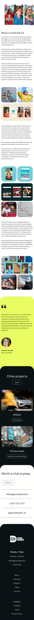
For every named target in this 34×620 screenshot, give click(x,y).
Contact (17, 591)
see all (17, 382)
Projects (17, 583)
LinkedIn (17, 606)
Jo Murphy (28, 242)
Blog (17, 587)
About (17, 575)
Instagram (17, 601)
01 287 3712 (17, 565)
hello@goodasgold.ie (17, 561)
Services (17, 579)
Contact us (8, 482)
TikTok (17, 610)
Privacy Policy (17, 614)
